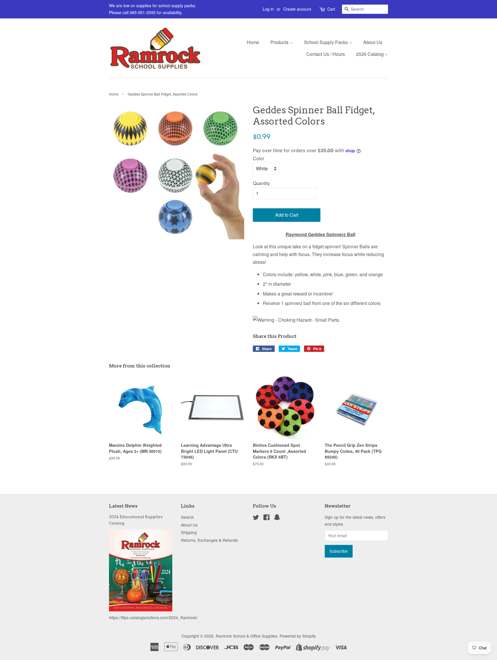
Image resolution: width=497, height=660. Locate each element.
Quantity (261, 183)
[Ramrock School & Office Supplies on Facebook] (266, 518)
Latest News (123, 506)
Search (187, 517)
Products (280, 42)
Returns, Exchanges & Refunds (209, 540)
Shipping (189, 532)
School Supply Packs (326, 42)
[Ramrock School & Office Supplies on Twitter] (256, 518)
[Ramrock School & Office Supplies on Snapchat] (277, 518)
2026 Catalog (370, 54)
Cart (331, 9)
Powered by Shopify (298, 636)
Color (258, 158)
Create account (297, 9)
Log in (268, 9)
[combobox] (365, 9)
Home (253, 42)
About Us (372, 42)
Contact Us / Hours (325, 54)
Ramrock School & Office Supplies (246, 636)
